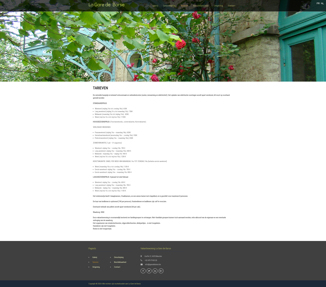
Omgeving (218, 5)
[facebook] (143, 270)
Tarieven (184, 5)
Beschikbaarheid (201, 5)
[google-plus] (161, 270)
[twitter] (149, 270)
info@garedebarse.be (153, 264)
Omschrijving (169, 5)
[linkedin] (155, 270)
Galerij (155, 5)
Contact (231, 5)
